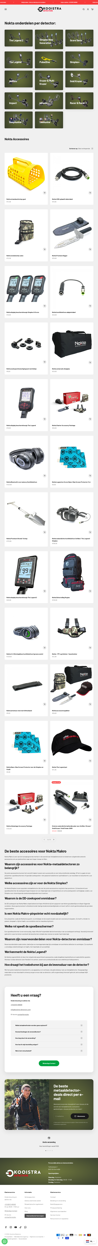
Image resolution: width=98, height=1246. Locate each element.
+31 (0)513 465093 (10, 1204)
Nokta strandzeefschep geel (16, 199)
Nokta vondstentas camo (15, 256)
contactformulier (23, 1014)
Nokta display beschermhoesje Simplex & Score (23, 312)
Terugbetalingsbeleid (11, 1239)
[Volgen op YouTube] (15, 1227)
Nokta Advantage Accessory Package (19, 826)
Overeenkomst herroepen (35, 1216)
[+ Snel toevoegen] (44, 193)
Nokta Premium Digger (59, 256)
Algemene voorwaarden (58, 1211)
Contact (53, 1197)
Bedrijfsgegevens (56, 1204)
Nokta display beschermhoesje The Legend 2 (22, 597)
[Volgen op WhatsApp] (25, 1227)
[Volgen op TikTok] (20, 1227)
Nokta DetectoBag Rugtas (61, 597)
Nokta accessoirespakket (60, 710)
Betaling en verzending (58, 1201)
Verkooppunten (30, 1197)
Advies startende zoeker (33, 1201)
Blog (26, 1211)
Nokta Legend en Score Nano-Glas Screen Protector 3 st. (71, 482)
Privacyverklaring (56, 1208)
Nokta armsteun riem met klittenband (19, 710)
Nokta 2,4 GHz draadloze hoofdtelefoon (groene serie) (25, 654)
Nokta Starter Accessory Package (63, 425)
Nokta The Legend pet (59, 767)
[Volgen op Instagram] (10, 1227)
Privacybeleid (8, 1236)
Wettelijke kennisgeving (21, 1236)
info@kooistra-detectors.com (21, 1009)
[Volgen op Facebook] (6, 1227)
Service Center (55, 1215)
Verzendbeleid (23, 1239)
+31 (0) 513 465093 (16, 1005)
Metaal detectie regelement (34, 1204)
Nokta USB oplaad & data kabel (62, 199)
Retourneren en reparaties (59, 1219)
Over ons (28, 1208)
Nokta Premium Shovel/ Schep (17, 538)
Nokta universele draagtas (61, 369)
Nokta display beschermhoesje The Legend (21, 425)
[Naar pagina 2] (53, 839)
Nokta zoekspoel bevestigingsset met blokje (22, 369)
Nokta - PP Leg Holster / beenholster (64, 654)
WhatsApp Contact (49, 1063)
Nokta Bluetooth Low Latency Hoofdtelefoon (22, 482)
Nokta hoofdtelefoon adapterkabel (64, 312)
